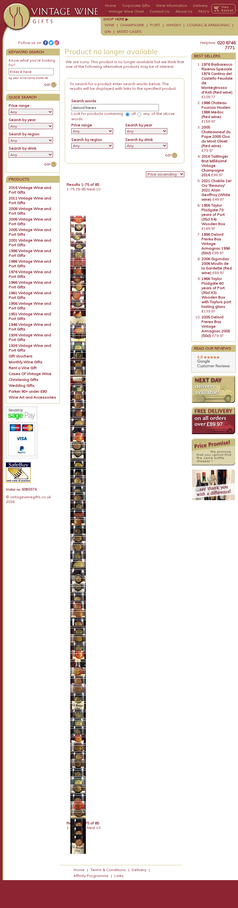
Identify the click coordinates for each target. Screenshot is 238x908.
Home (110, 5)
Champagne (132, 25)
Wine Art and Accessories (32, 397)
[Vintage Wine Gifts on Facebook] (45, 42)
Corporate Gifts (136, 5)
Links (119, 875)
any (146, 113)
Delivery (200, 5)
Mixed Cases (129, 31)
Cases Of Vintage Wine (30, 373)
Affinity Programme (90, 875)
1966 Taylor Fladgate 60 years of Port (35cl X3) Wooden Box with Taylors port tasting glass (216, 292)
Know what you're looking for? (32, 62)
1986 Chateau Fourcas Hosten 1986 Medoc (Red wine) (215, 109)
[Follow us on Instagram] (56, 42)
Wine (109, 25)
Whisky (173, 25)
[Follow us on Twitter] (51, 42)
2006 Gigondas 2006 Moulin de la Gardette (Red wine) (216, 265)
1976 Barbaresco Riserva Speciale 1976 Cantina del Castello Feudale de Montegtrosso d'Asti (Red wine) (217, 78)
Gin (107, 31)
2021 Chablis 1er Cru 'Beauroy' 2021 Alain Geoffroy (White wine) (216, 190)
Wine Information (171, 5)
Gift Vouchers (21, 356)
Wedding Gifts (22, 385)
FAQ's (203, 11)
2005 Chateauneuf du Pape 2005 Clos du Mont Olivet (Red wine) (216, 136)
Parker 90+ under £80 (28, 391)
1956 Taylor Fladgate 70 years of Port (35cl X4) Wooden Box (213, 214)
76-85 (81, 189)
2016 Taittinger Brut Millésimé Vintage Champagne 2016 (214, 165)
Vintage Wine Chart (126, 11)
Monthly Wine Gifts (25, 362)
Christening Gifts (23, 379)
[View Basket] (223, 8)
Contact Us (160, 11)
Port (155, 25)
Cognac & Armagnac (208, 25)
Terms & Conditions (108, 869)
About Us (183, 11)
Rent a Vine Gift (23, 367)
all (133, 113)
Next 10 (93, 189)
